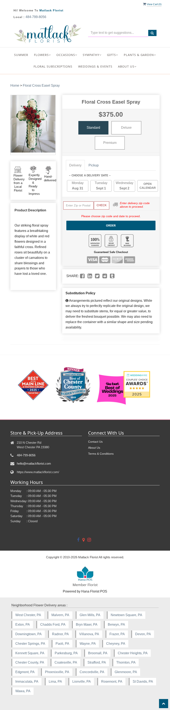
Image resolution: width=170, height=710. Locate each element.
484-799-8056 (36, 17)
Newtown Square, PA (126, 615)
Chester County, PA (29, 662)
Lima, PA (55, 681)
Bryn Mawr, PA (86, 624)
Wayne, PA (88, 643)
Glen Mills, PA (90, 615)
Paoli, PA (62, 643)
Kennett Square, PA (29, 653)
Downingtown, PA (28, 634)
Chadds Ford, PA (53, 624)
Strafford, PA (96, 662)
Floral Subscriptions (53, 66)
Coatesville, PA (66, 662)
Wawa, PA (22, 691)
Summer (21, 55)
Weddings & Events (95, 66)
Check (102, 205)
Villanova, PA (89, 634)
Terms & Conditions (101, 453)
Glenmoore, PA (126, 672)
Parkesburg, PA (66, 653)
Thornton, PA (126, 662)
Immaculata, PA (26, 681)
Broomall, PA (97, 653)
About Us (94, 447)
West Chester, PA (28, 615)
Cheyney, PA (115, 643)
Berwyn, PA (116, 624)
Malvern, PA (60, 615)
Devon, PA (143, 634)
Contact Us (95, 441)
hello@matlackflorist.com (34, 463)
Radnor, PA (60, 634)
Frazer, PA (117, 634)
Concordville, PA (92, 672)
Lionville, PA (81, 681)
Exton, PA (22, 624)
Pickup (94, 165)
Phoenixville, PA (57, 672)
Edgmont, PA (25, 672)
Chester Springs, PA (30, 643)
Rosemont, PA (111, 681)
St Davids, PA (143, 681)
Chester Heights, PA (133, 653)
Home (14, 85)
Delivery (75, 165)
